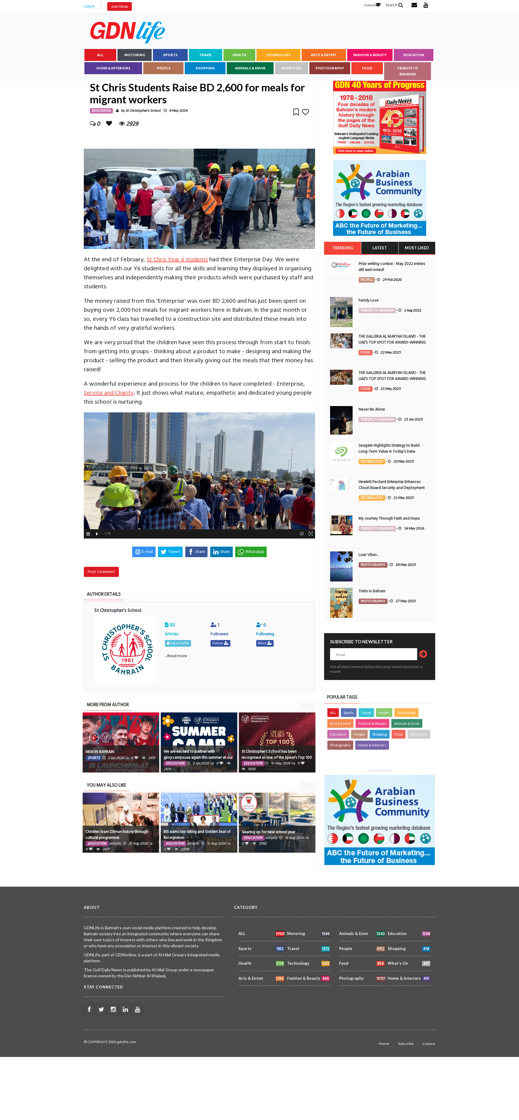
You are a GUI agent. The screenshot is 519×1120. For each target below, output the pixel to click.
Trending (342, 247)
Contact (429, 1043)
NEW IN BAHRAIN (99, 752)
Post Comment (101, 571)
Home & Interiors (113, 68)
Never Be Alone (372, 409)
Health (239, 55)
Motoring (134, 55)
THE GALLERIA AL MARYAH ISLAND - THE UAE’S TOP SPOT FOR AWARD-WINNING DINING (392, 342)
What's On (291, 68)
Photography (330, 68)
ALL (100, 55)
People (163, 68)
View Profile (179, 643)
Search (392, 5)
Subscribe (406, 1043)
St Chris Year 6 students (177, 259)
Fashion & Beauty (370, 55)
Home (384, 1043)
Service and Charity (109, 392)
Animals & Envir (250, 68)
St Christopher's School (143, 110)
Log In (89, 6)
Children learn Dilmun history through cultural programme (116, 835)
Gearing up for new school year (268, 832)
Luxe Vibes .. (369, 555)
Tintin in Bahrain (372, 591)
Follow (218, 643)
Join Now (119, 6)
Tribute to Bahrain (407, 71)
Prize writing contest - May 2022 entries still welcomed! (392, 267)
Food (367, 68)
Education (413, 55)
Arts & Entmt (324, 55)
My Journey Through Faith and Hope (389, 518)
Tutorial (369, 5)
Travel (205, 55)
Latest (379, 247)
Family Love (369, 300)
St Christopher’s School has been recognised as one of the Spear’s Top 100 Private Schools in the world (276, 757)
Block (262, 643)
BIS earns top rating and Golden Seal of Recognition (196, 835)
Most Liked (417, 247)
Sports (170, 55)
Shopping (205, 68)
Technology (278, 55)
